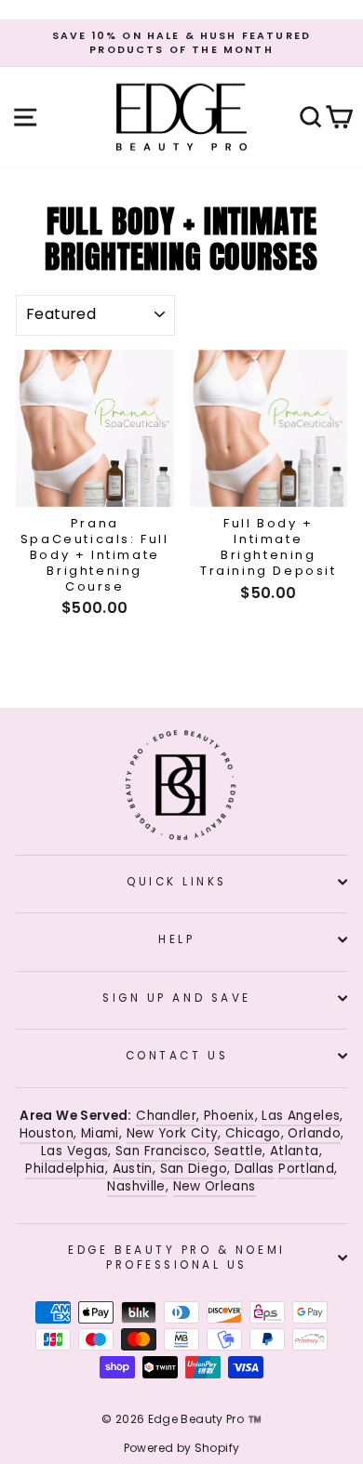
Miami (100, 1133)
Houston (47, 1133)
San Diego (193, 1169)
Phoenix (229, 1116)
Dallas (255, 1169)
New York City (173, 1133)
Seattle (238, 1151)
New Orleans (214, 1186)
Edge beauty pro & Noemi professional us (176, 1257)
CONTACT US (177, 1055)
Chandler (166, 1116)
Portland (306, 1169)
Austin (133, 1169)
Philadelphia (64, 1169)
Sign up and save (176, 998)
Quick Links (177, 881)
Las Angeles (301, 1116)
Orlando (314, 1133)
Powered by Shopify (182, 1448)
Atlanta (294, 1151)
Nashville (136, 1186)
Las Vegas (74, 1151)
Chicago (253, 1133)
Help (176, 939)
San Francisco (161, 1151)
